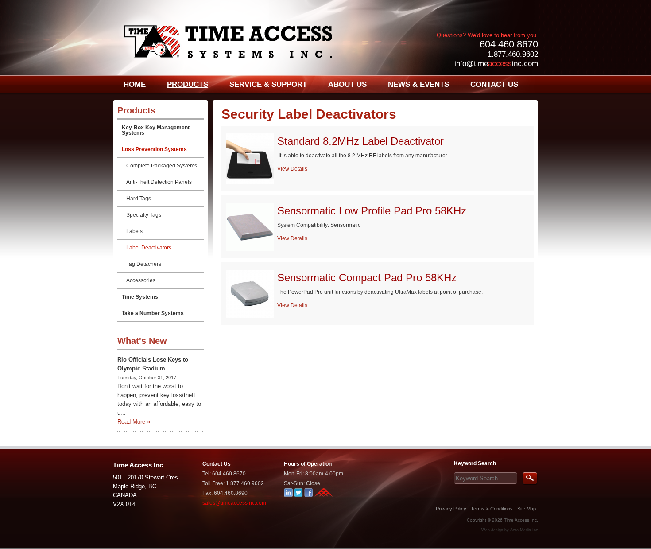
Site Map (526, 508)
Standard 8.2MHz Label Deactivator (360, 141)
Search (530, 478)
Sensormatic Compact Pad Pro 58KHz (367, 278)
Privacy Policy (451, 508)
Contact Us (216, 464)
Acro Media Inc (524, 530)
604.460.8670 (509, 44)
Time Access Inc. (521, 520)
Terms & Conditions (492, 508)
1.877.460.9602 (513, 54)
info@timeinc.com (496, 63)
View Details (292, 169)
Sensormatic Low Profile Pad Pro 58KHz (371, 211)
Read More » (133, 421)
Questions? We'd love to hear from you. (487, 35)
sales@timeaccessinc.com (234, 503)
